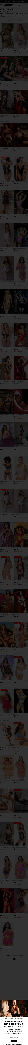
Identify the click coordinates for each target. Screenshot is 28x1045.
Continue (14, 1041)
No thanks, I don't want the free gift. (14, 1044)
